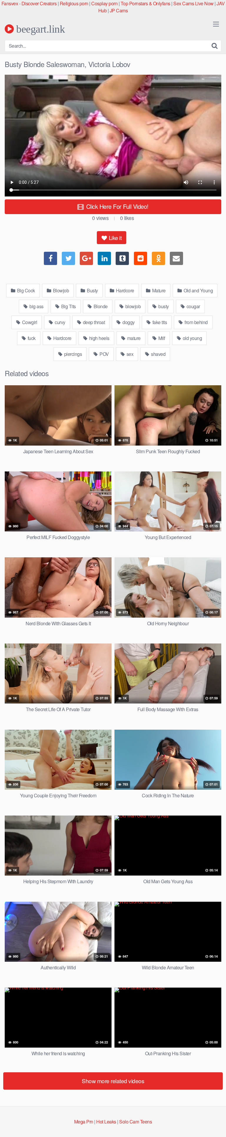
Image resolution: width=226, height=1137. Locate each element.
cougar (192, 306)
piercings (72, 354)
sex (129, 354)
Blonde (100, 306)
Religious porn (74, 3)
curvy (59, 322)
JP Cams (119, 10)
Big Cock (25, 290)
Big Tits (68, 306)
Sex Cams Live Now (193, 3)
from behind (196, 322)
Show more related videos (113, 1081)
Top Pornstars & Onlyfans (145, 3)
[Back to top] (215, 1124)
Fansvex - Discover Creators (29, 3)
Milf (161, 338)
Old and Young (197, 290)
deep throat (93, 322)
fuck (31, 338)
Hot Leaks (106, 1121)
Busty (92, 290)
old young (192, 338)
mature (133, 338)
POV (104, 354)
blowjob (132, 306)
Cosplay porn (104, 3)
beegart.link (39, 29)
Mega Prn (83, 1121)
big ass (36, 306)
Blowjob (60, 290)
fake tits (159, 322)
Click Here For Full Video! (116, 206)
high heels (98, 338)
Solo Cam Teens (135, 1121)
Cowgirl (29, 322)
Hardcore (124, 290)
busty (163, 306)
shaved (158, 354)
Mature (158, 290)
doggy (128, 322)
